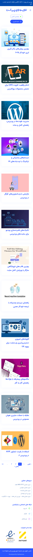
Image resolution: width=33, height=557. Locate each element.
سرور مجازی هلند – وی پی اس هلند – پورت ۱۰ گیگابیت (16, 496)
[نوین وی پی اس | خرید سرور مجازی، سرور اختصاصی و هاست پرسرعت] (16, 10)
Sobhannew (20, 554)
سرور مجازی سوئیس (25, 488)
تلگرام (25, 514)
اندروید (25, 508)
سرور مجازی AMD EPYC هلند (22, 485)
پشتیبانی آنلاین (15, 17)
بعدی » (16, 466)
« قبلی (29, 464)
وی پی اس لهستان (25, 493)
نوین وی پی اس (13, 551)
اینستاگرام (24, 519)
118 (2, 464)
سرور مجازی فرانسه (25, 491)
